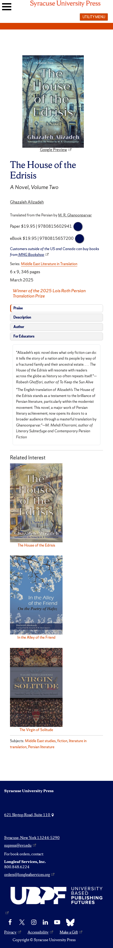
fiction (62, 740)
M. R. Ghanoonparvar (75, 215)
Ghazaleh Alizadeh (27, 202)
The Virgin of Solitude (36, 729)
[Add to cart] (78, 226)
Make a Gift (69, 932)
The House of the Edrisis (36, 545)
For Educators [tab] (23, 336)
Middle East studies (40, 740)
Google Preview (53, 150)
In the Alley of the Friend (36, 637)
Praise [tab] (18, 308)
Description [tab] (22, 317)
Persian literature (41, 746)
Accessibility (38, 932)
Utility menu (94, 16)
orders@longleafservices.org (27, 874)
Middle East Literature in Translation (49, 263)
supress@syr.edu (18, 845)
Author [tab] (18, 327)
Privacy (10, 932)
